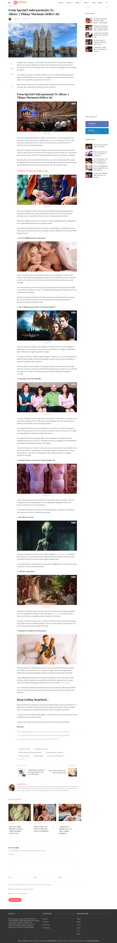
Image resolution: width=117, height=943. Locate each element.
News (78, 931)
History (79, 919)
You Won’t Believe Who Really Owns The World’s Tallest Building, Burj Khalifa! (44, 735)
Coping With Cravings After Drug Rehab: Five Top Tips (100, 49)
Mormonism (56, 614)
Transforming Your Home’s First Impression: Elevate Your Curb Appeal (36, 772)
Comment (11, 854)
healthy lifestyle (65, 683)
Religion (11, 823)
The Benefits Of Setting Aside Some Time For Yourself (100, 175)
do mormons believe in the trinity (54, 752)
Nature (79, 922)
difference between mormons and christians (30, 752)
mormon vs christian (24, 756)
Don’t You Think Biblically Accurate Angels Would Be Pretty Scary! (16, 830)
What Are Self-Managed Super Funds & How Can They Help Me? (101, 168)
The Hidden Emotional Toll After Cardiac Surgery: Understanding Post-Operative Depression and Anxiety (101, 21)
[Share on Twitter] (12, 69)
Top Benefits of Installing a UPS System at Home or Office (101, 35)
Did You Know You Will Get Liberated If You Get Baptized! (41, 829)
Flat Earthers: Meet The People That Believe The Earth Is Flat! (39, 739)
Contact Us (46, 922)
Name (10, 877)
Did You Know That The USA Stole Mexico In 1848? (57, 772)
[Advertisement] (97, 84)
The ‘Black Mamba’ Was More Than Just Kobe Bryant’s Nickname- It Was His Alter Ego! (100, 161)
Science (79, 928)
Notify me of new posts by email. (18, 893)
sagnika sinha (16, 19)
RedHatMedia (52, 941)
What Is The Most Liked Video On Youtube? (100, 145)
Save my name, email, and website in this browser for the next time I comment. (31, 884)
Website (60, 877)
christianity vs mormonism (41, 749)
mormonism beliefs (38, 756)
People (79, 925)
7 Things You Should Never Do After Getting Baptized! (65, 830)
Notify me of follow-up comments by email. (21, 889)
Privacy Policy (46, 928)
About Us (45, 919)
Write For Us (46, 925)
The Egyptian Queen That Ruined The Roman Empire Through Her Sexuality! (44, 732)
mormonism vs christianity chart (55, 756)
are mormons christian (24, 749)
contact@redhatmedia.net (92, 941)
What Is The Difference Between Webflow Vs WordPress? (100, 154)
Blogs (78, 934)
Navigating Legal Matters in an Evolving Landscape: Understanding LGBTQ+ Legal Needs (101, 28)
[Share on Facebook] (12, 63)
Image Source (47, 133)
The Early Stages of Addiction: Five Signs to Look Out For (100, 42)
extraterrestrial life (62, 554)
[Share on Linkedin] (12, 74)
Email (35, 877)
